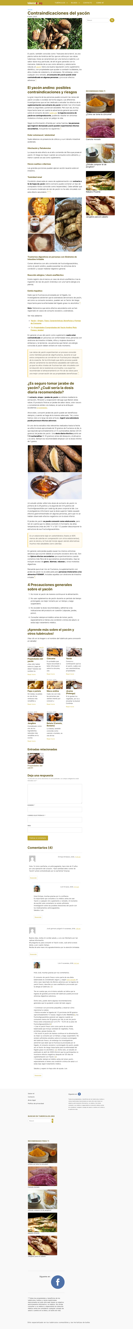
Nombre (31, 805)
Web (29, 825)
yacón (30, 10)
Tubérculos (60, 3)
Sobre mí (99, 3)
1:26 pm (78, 928)
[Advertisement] (100, 56)
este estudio (71, 980)
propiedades (42, 408)
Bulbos (74, 3)
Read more (32, 674)
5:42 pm (76, 963)
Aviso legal (32, 1100)
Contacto (87, 3)
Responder (33, 878)
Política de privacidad (36, 1103)
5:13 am (76, 887)
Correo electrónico (36, 815)
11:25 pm (78, 857)
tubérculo (53, 113)
